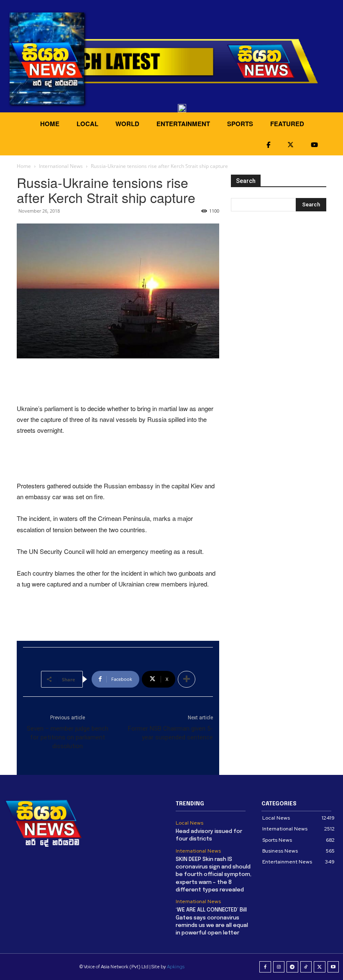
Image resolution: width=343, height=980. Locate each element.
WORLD (127, 123)
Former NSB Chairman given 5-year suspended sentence (170, 733)
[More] (186, 679)
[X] (319, 967)
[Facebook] (265, 967)
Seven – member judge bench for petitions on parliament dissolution (67, 737)
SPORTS (240, 123)
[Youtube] (333, 967)
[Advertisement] (118, 381)
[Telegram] (292, 967)
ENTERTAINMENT (183, 123)
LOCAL (87, 123)
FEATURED (287, 123)
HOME (49, 123)
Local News (189, 823)
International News (61, 166)
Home (24, 166)
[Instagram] (279, 967)
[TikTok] (306, 967)
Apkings (175, 967)
